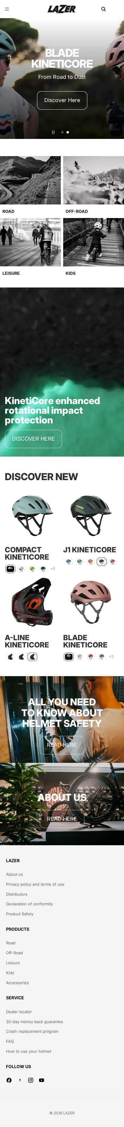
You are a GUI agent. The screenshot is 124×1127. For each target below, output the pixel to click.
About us (14, 874)
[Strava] (20, 1080)
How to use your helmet (28, 1051)
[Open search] (103, 9)
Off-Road (14, 952)
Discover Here (62, 100)
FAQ (10, 1041)
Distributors (16, 894)
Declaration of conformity (29, 903)
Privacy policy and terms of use (35, 884)
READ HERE (62, 745)
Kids (10, 972)
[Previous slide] (7, 78)
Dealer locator (19, 1011)
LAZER (69, 1113)
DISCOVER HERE (33, 438)
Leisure (13, 962)
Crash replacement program (32, 1031)
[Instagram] (31, 1080)
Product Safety (19, 913)
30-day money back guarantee (34, 1021)
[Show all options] (53, 569)
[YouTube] (42, 1080)
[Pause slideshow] (53, 132)
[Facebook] (9, 1080)
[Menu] (7, 9)
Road (10, 942)
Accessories (17, 982)
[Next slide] (117, 78)
